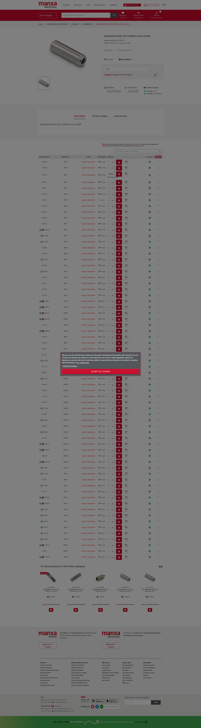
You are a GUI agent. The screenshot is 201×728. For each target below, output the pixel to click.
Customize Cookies (70, 366)
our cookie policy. (83, 363)
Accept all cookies (100, 371)
